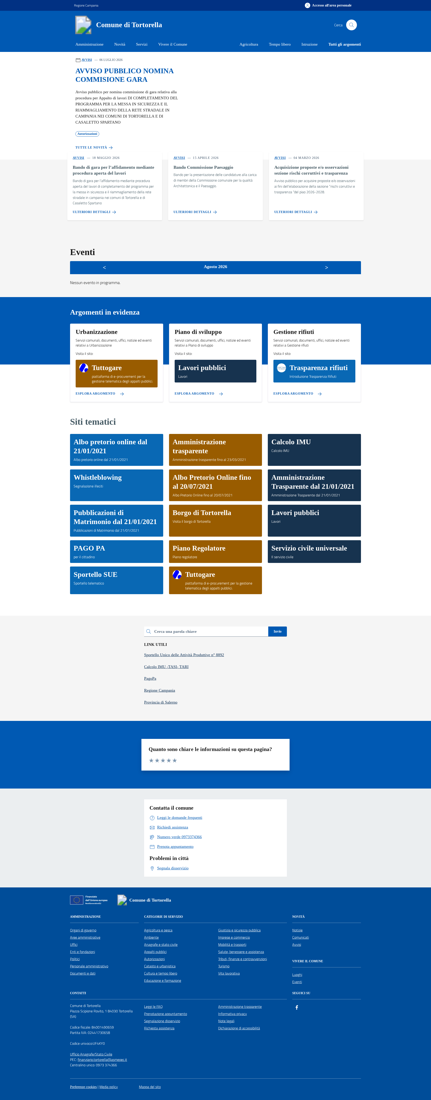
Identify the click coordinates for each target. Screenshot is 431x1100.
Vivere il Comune (172, 44)
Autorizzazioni (154, 959)
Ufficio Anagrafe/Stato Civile (91, 1054)
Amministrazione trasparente (240, 1006)
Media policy (108, 1086)
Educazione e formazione (162, 980)
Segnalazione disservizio (162, 1021)
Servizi (141, 44)
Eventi (297, 981)
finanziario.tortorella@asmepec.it (102, 1059)
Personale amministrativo (89, 966)
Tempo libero (280, 44)
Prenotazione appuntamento (165, 1013)
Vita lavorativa (229, 973)
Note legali (226, 1021)
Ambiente (151, 937)
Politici (75, 959)
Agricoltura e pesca (158, 930)
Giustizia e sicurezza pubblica (239, 930)
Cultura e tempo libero (160, 973)
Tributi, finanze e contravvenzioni (242, 959)
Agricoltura (249, 44)
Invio (277, 631)
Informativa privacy (232, 1013)
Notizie (297, 930)
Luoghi (297, 974)
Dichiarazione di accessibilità (239, 1028)
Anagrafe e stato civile (161, 944)
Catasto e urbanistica (160, 966)
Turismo (223, 966)
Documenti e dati (82, 973)
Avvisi (296, 944)
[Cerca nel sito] (351, 25)
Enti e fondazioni (82, 951)
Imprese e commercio (234, 937)
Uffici (73, 944)
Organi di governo (83, 930)
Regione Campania (86, 5)
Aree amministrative (85, 937)
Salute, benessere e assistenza (241, 951)
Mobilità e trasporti (232, 944)
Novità (119, 44)
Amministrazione (89, 44)
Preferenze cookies (83, 1087)
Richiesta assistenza (159, 1028)
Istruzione (309, 44)
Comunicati (300, 937)
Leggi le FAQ (153, 1006)
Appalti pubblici (155, 951)
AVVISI (86, 60)
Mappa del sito (150, 1086)
